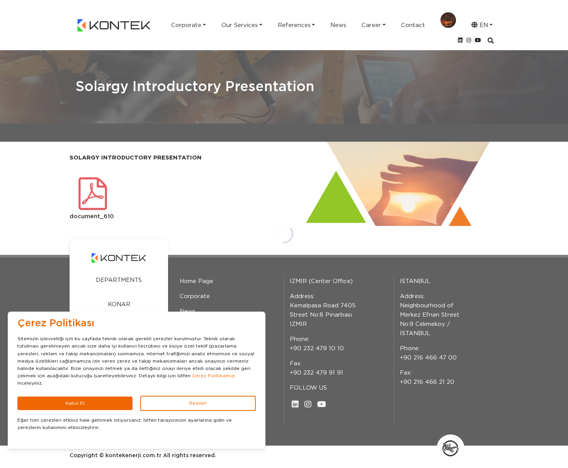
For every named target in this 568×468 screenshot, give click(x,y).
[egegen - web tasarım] (450, 448)
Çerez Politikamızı (213, 375)
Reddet (198, 403)
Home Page (196, 281)
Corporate (186, 25)
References (294, 25)
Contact (413, 25)
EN (483, 25)
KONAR (119, 304)
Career (371, 25)
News (338, 25)
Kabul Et (75, 403)
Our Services (239, 25)
